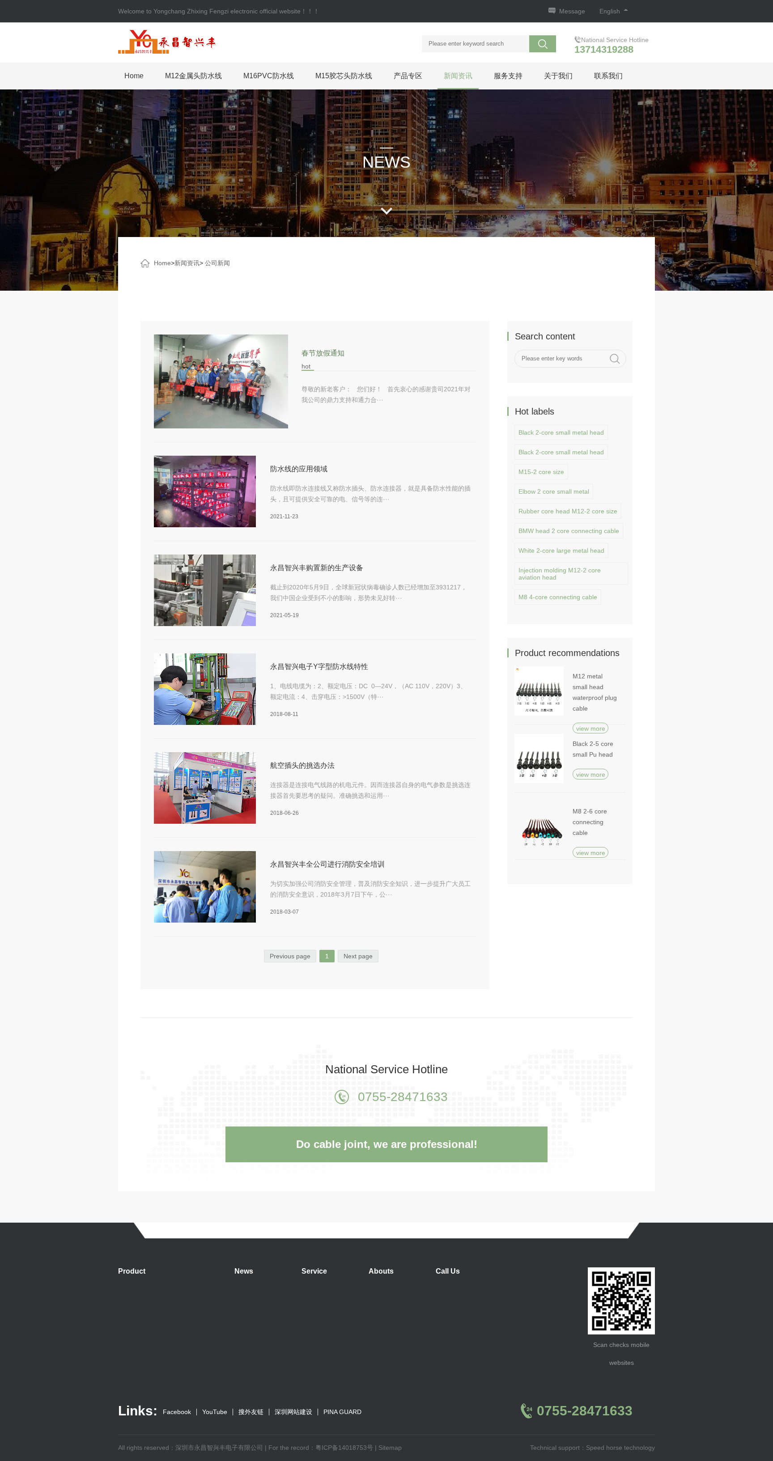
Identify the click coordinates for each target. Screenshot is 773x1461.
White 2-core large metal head (561, 550)
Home (134, 76)
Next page (358, 956)
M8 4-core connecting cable (557, 597)
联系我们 (608, 76)
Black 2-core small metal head (561, 432)
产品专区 (408, 76)
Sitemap (390, 1447)
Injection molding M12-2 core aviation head (559, 574)
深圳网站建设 (293, 1412)
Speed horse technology (620, 1447)
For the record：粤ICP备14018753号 (320, 1447)
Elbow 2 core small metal (553, 491)
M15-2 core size (541, 471)
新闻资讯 (458, 76)
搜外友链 (250, 1412)
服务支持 (508, 76)
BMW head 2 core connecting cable (568, 530)
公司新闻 (217, 263)
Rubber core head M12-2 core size (567, 511)
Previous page (290, 956)
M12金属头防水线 (193, 76)
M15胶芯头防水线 (343, 76)
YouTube (214, 1412)
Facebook (177, 1412)
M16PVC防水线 (268, 76)
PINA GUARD (342, 1412)
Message (572, 11)
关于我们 (558, 76)
